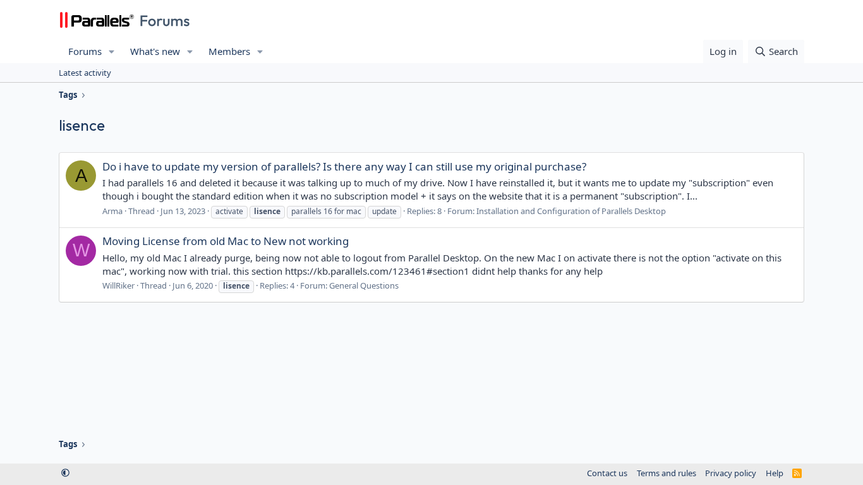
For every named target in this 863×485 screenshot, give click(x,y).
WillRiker (118, 285)
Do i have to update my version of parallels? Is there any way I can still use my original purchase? (344, 166)
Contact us (607, 473)
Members (229, 51)
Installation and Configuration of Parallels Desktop (571, 211)
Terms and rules (666, 473)
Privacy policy (730, 473)
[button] (112, 51)
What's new (155, 51)
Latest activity (85, 72)
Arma (112, 211)
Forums (85, 51)
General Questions (364, 285)
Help (774, 473)
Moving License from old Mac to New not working (225, 241)
